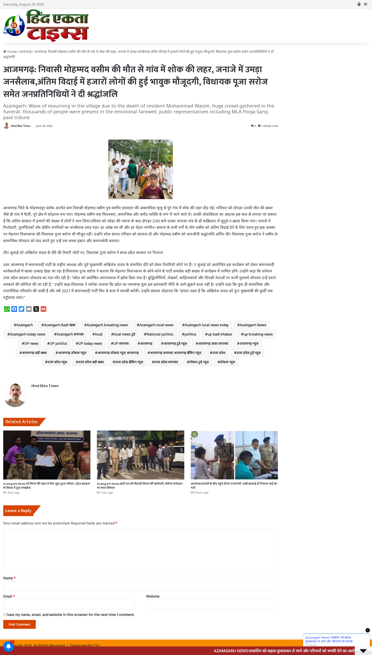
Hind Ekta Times (21, 126)
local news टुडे (124, 334)
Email (9, 596)
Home (11, 51)
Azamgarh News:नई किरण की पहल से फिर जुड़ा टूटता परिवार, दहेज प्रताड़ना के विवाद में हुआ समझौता (46, 485)
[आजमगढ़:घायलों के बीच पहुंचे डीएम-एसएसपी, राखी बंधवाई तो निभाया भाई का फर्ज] (234, 455)
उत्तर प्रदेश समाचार (166, 362)
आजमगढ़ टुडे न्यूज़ (175, 343)
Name (9, 578)
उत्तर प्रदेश (218, 352)
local (98, 334)
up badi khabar (220, 334)
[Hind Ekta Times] (46, 25)
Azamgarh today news (27, 334)
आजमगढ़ (25, 51)
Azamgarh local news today (207, 325)
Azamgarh (24, 325)
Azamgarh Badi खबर (60, 325)
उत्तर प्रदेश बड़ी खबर (91, 362)
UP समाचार (121, 343)
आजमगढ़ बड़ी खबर (34, 352)
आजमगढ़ (146, 343)
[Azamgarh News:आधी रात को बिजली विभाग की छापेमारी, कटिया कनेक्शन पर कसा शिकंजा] (140, 455)
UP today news (90, 343)
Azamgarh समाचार (70, 334)
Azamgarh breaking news (107, 325)
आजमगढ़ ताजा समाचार (213, 343)
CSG (96, 645)
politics (190, 334)
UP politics (58, 343)
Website (153, 596)
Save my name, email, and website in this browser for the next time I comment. (70, 614)
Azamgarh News (253, 325)
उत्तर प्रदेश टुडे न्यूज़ (249, 352)
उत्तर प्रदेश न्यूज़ (57, 362)
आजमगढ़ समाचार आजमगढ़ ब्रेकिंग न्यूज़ (175, 352)
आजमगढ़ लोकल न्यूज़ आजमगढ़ (118, 352)
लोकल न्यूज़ (227, 362)
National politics (159, 334)
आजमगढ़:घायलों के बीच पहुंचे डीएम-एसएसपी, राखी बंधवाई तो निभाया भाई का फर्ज (234, 485)
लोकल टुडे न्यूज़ (199, 362)
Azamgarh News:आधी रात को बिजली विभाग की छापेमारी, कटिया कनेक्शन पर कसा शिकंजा (140, 485)
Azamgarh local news (156, 325)
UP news (31, 343)
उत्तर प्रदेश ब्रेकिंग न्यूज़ (129, 362)
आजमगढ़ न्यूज (249, 343)
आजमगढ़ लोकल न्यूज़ (72, 352)
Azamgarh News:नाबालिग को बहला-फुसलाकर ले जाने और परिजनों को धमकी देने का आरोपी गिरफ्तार (266, 650)
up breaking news (258, 334)
